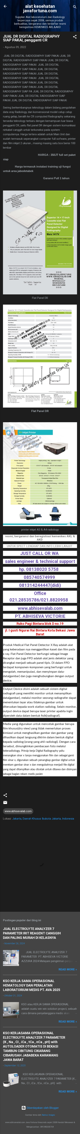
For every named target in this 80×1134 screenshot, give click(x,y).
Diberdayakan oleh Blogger (42, 1108)
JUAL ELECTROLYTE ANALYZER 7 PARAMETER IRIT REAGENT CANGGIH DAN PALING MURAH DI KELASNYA (32, 933)
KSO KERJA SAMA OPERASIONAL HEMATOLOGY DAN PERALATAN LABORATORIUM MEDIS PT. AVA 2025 (31, 985)
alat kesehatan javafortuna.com (40, 8)
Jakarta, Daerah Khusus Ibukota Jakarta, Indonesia (43, 818)
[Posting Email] (5, 803)
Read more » (68, 969)
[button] (75, 37)
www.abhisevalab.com (18, 811)
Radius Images (48, 1115)
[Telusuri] (75, 7)
